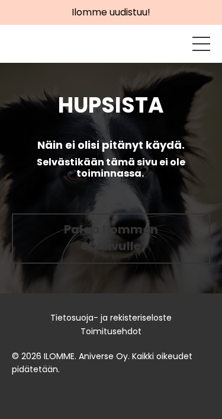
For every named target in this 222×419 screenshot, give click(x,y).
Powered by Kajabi (111, 389)
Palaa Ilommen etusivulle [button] (111, 238)
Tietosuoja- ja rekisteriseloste (111, 318)
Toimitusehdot (111, 331)
